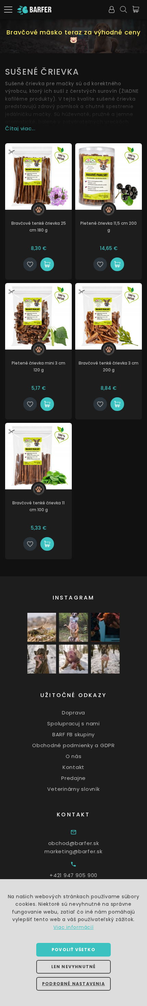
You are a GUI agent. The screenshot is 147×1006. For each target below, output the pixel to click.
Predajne (73, 778)
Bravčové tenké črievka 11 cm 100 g (38, 506)
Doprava (73, 712)
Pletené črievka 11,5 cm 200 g (108, 226)
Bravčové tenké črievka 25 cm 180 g (38, 226)
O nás (74, 756)
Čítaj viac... (20, 128)
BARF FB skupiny (73, 734)
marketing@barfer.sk (73, 851)
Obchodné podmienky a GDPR (73, 745)
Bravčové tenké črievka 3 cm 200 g (108, 366)
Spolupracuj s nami (73, 723)
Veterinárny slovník (73, 789)
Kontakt (73, 767)
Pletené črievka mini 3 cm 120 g (38, 366)
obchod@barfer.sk (73, 843)
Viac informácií (73, 927)
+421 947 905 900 (73, 875)
